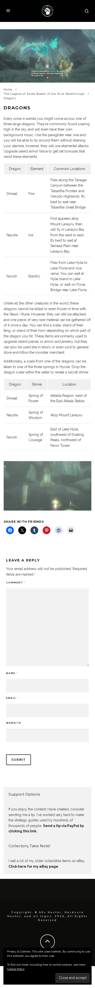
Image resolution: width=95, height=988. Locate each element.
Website (13, 723)
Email (12, 698)
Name (12, 673)
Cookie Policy (16, 969)
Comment (15, 582)
